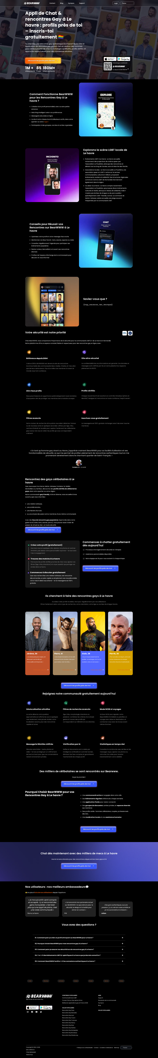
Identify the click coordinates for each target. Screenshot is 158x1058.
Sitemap (116, 1047)
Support (82, 3)
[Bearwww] (32, 3)
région (46, 122)
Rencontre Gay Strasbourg (70, 1035)
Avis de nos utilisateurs (43, 892)
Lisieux (76, 981)
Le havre (61, 981)
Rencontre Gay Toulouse (69, 1020)
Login (116, 3)
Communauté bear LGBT (69, 998)
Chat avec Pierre (68, 670)
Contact (52, 3)
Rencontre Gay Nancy (68, 1023)
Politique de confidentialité (85, 1047)
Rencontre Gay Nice (68, 1025)
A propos (71, 3)
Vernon (106, 981)
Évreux (121, 981)
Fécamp (46, 981)
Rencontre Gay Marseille (69, 1013)
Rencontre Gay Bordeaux (69, 1033)
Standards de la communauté (107, 1000)
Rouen (91, 981)
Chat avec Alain (96, 670)
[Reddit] (41, 1012)
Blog (61, 3)
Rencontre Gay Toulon (68, 1018)
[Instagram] (27, 1012)
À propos (101, 1003)
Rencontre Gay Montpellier (70, 1030)
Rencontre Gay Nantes (69, 1028)
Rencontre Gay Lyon (68, 1015)
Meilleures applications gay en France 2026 (75, 1003)
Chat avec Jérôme (40, 670)
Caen (30, 981)
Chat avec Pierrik (123, 670)
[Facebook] (32, 1012)
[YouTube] (36, 1012)
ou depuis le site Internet (120, 69)
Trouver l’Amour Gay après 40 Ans (72, 1000)
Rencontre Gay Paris (68, 1010)
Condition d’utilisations (106, 1047)
